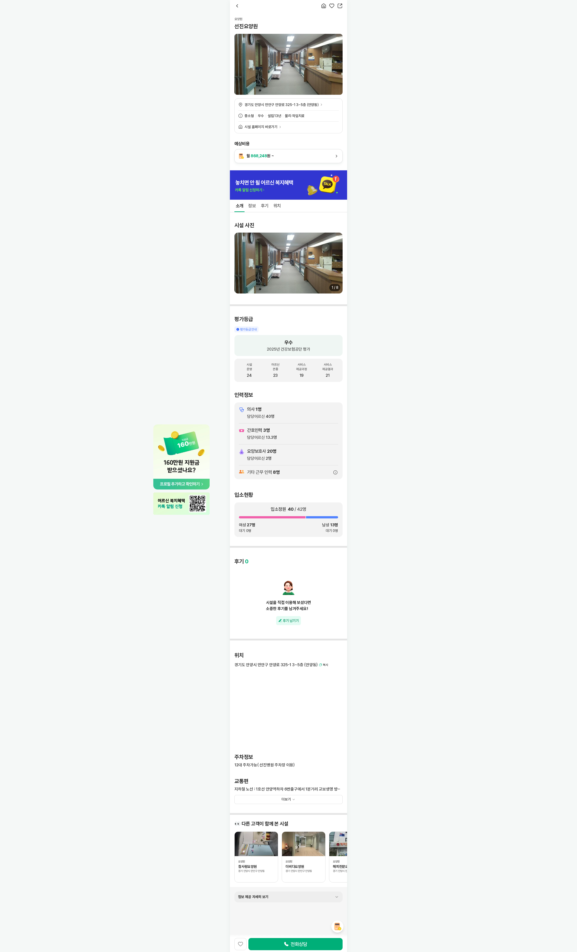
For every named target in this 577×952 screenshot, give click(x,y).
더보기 (286, 799)
